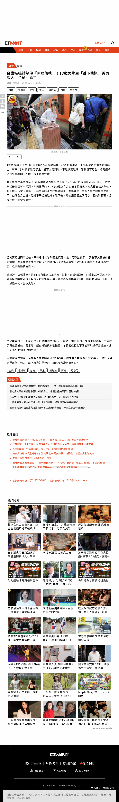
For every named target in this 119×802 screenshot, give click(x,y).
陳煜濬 (16, 82)
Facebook (39, 770)
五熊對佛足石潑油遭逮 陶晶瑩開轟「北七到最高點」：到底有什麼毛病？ (23, 554)
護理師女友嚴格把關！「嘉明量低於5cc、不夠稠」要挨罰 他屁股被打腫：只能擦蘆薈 (58, 462)
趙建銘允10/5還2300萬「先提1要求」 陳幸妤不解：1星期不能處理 (58, 582)
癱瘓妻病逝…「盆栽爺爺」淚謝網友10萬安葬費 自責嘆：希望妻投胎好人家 (53, 453)
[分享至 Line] (2, 96)
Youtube (61, 770)
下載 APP (99, 43)
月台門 (73, 89)
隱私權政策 (67, 794)
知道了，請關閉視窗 (104, 787)
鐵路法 (52, 89)
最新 (21, 50)
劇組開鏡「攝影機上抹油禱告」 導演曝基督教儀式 (94, 722)
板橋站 (21, 89)
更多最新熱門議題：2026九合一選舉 (32, 458)
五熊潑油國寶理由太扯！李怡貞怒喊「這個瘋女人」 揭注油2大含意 (24, 722)
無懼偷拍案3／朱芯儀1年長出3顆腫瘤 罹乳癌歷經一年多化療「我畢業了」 (59, 722)
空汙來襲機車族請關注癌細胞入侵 (93, 638)
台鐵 (11, 89)
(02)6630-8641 (38, 480)
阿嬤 (63, 89)
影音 (98, 50)
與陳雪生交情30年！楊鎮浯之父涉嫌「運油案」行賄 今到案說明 (93, 666)
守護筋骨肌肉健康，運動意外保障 (23, 694)
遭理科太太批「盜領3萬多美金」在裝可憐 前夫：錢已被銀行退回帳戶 (50, 439)
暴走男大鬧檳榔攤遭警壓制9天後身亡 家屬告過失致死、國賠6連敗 (45, 391)
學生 (41, 89)
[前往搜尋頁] (112, 43)
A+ (10, 157)
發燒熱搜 (88, 763)
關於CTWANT (33, 763)
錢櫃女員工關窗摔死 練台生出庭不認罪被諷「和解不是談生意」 (23, 526)
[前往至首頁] (13, 43)
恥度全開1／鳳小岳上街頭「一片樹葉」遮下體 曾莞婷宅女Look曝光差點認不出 (24, 666)
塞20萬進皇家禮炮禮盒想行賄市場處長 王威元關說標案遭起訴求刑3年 (46, 386)
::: (10, 54)
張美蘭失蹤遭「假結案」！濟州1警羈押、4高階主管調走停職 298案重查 (59, 638)
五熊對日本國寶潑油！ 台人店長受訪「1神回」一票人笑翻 (59, 694)
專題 (107, 50)
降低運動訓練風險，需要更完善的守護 (58, 610)
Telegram (84, 770)
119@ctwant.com (77, 480)
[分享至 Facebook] (2, 101)
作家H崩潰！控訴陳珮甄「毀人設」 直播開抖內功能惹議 (42, 449)
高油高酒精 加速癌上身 (57, 552)
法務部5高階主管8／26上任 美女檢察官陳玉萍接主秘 (23, 638)
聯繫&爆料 (52, 763)
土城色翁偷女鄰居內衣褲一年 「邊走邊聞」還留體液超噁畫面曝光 (44, 402)
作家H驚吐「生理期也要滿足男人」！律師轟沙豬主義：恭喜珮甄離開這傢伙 (52, 444)
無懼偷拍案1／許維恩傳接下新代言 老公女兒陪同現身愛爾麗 (59, 526)
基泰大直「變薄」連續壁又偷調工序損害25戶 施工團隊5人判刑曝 (44, 396)
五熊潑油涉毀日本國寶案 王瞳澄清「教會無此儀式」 (24, 610)
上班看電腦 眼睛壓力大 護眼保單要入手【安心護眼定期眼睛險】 (46, 467)
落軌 (32, 89)
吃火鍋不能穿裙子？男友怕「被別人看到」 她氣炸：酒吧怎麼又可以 (93, 610)
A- (18, 157)
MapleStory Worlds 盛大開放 (94, 694)
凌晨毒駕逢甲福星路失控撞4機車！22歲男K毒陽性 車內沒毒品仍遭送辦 (47, 407)
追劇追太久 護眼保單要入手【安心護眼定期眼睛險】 (59, 666)
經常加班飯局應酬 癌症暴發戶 (93, 526)
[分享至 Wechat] (2, 106)
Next (2, 112)
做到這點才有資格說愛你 (23, 580)
